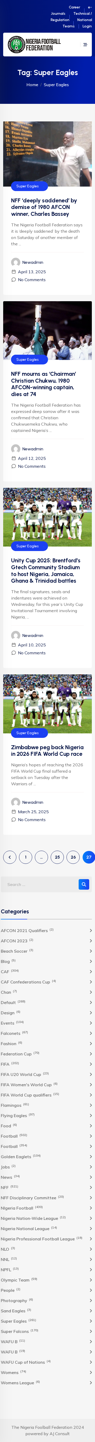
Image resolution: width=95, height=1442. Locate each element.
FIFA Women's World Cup (29, 1084)
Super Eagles (27, 186)
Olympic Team (19, 1280)
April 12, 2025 (32, 458)
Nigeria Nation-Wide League (33, 1218)
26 (73, 857)
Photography (17, 1300)
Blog (8, 961)
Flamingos (15, 1105)
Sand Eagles (16, 1310)
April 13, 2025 (32, 271)
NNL (9, 1259)
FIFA (10, 1064)
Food (9, 1125)
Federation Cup (20, 1053)
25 (57, 857)
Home (32, 84)
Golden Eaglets (21, 1156)
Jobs (8, 1167)
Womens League (20, 1382)
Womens (13, 1372)
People (10, 1290)
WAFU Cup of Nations (26, 1362)
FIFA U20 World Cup (25, 1074)
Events (12, 1023)
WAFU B (13, 1341)
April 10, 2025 (32, 644)
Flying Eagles (18, 1115)
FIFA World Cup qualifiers (30, 1095)
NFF (9, 1187)
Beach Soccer (17, 951)
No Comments (32, 279)
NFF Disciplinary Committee (32, 1197)
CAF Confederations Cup (28, 982)
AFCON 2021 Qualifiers (27, 930)
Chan (9, 992)
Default (13, 1002)
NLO (8, 1249)
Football (14, 1136)
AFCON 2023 (17, 940)
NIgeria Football (22, 1208)
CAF (10, 971)
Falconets (14, 1033)
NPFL (10, 1269)
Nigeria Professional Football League (41, 1238)
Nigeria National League (29, 1228)
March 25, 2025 (33, 811)
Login (87, 26)
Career (74, 7)
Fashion (11, 1043)
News (10, 1177)
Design (10, 1012)
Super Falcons (19, 1331)
